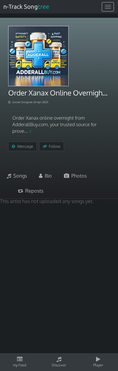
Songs (19, 176)
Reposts (33, 191)
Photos (78, 176)
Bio (47, 176)
